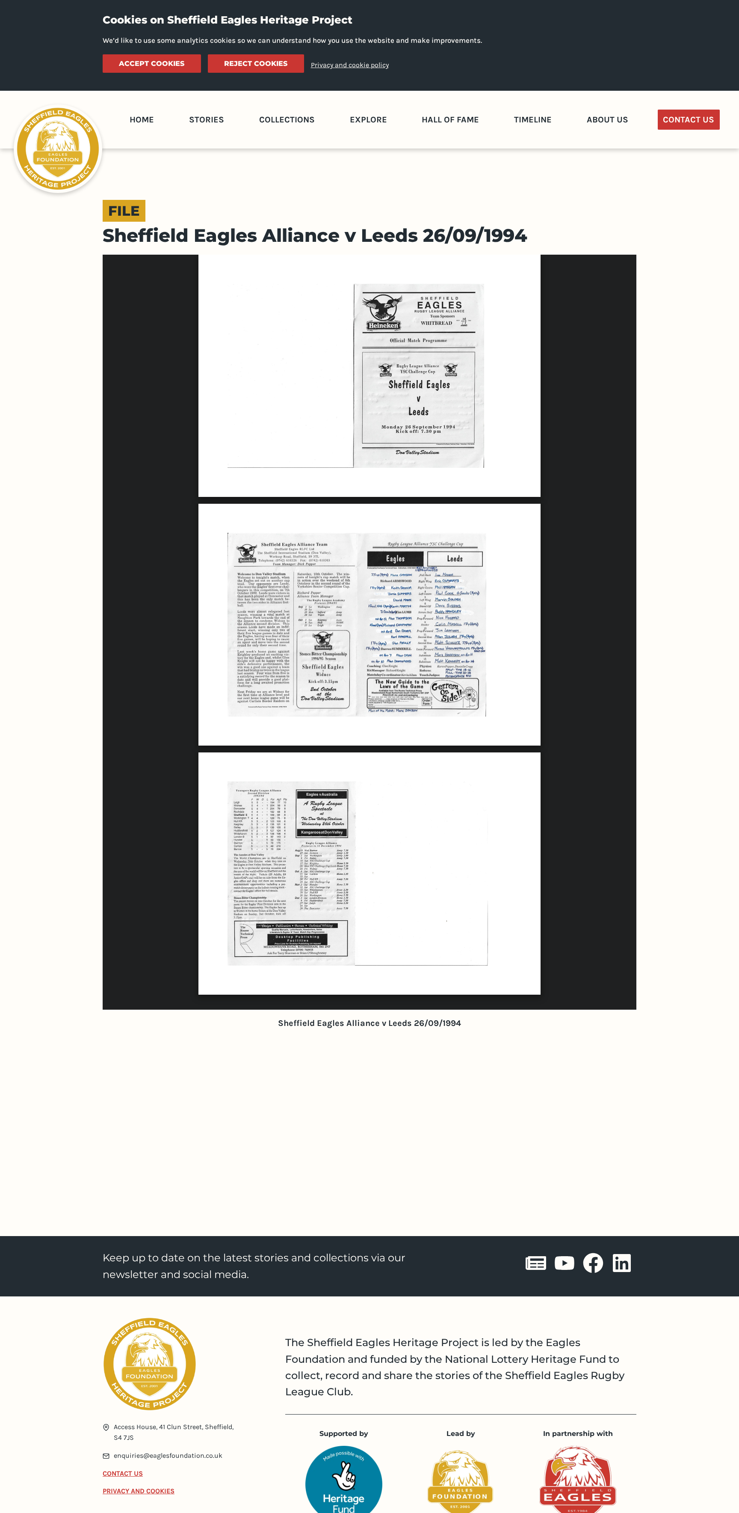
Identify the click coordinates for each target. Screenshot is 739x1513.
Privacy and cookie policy (350, 65)
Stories (206, 120)
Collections (287, 120)
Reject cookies (255, 63)
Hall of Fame (450, 120)
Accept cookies (151, 63)
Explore (368, 120)
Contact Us (688, 120)
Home (142, 120)
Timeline (533, 120)
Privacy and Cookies (138, 1491)
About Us (607, 120)
